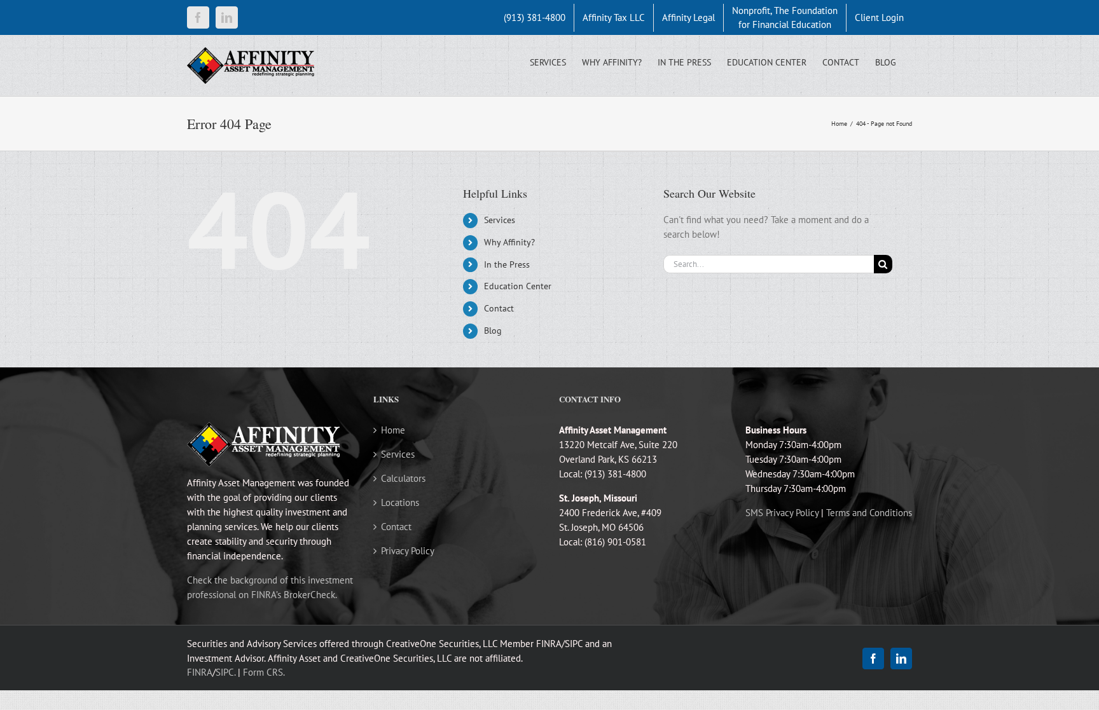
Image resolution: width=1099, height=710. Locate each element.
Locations (400, 502)
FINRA (199, 672)
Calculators (403, 478)
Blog (493, 330)
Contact (499, 308)
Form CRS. (264, 672)
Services (499, 220)
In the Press (507, 264)
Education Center (517, 286)
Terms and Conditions (869, 513)
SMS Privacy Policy (782, 513)
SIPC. (225, 672)
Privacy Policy (407, 551)
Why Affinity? (509, 242)
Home (393, 430)
